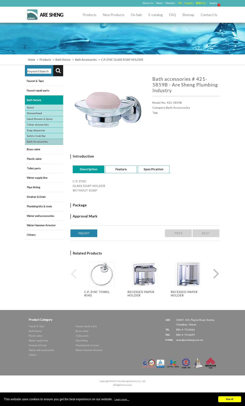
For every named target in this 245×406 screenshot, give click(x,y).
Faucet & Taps (35, 80)
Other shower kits (38, 124)
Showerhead (34, 113)
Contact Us (209, 15)
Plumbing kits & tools (39, 206)
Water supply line (37, 177)
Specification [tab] (153, 169)
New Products (113, 15)
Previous (73, 273)
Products (89, 15)
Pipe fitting (33, 187)
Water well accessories (40, 215)
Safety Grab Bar (36, 135)
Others (31, 234)
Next (216, 273)
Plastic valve (34, 158)
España (189, 3)
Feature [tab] (121, 169)
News (159, 3)
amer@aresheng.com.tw (189, 339)
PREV (178, 233)
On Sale (136, 15)
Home (31, 59)
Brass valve (33, 149)
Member (170, 3)
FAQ (172, 15)
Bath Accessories (86, 59)
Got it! (229, 399)
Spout (30, 107)
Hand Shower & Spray (40, 118)
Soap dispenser (36, 130)
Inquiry (213, 3)
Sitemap (188, 15)
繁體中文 (201, 3)
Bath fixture (63, 59)
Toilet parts (34, 168)
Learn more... (121, 399)
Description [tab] (88, 169)
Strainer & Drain (36, 196)
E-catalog (155, 15)
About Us (148, 3)
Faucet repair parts (38, 90)
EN (180, 3)
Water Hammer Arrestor (41, 225)
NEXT (206, 233)
